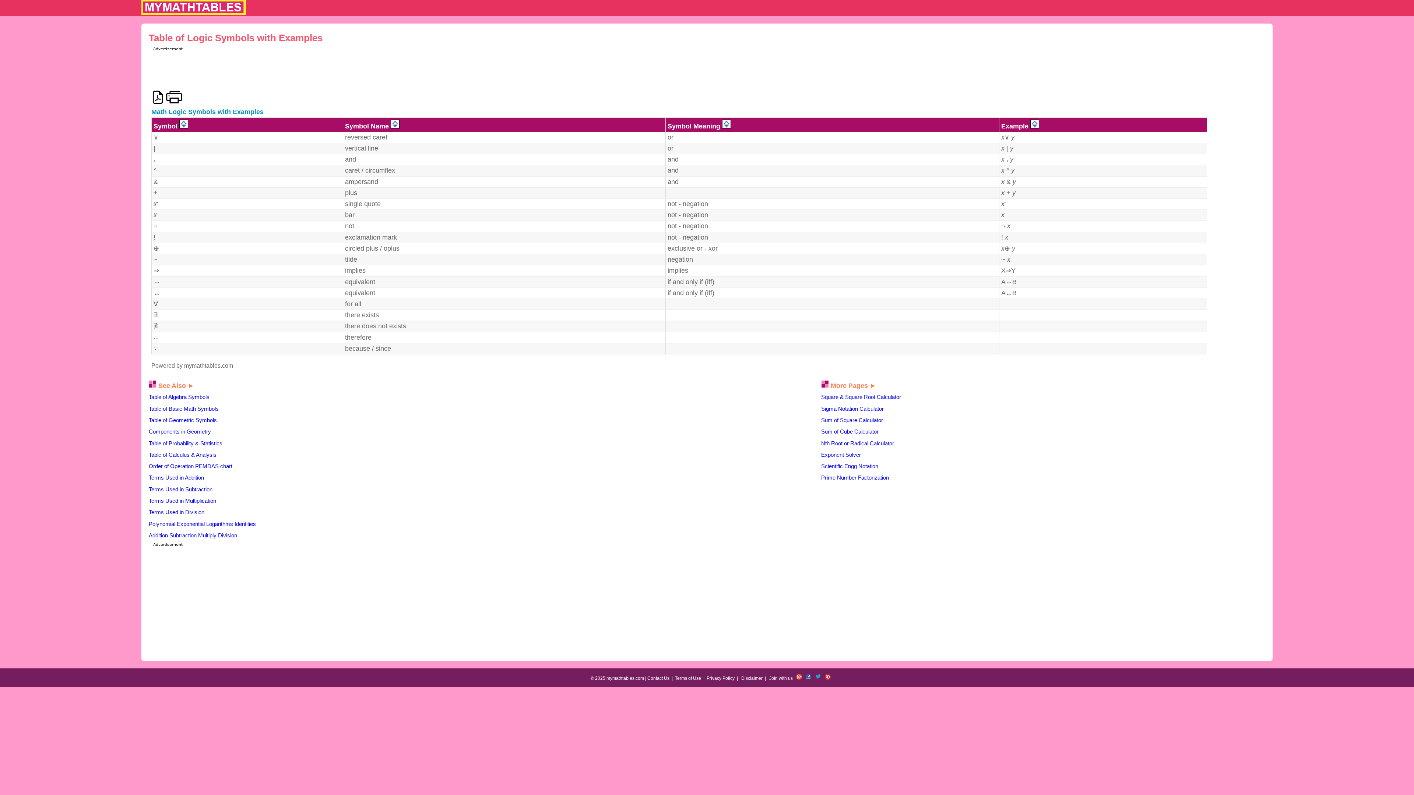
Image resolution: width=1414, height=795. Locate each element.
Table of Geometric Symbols (183, 420)
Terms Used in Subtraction (180, 489)
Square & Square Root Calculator (861, 397)
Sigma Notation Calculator (852, 409)
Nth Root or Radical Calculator (857, 443)
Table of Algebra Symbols (179, 397)
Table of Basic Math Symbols (184, 409)
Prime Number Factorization (855, 477)
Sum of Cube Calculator (850, 431)
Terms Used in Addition (176, 477)
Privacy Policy (721, 678)
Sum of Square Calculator (852, 420)
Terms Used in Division (176, 512)
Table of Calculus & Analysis (183, 455)
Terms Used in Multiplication (182, 501)
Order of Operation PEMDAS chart (190, 466)
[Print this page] (174, 97)
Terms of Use (688, 678)
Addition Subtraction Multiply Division (193, 535)
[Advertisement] (285, 68)
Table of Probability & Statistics (185, 443)
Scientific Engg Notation (849, 466)
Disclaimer (752, 678)
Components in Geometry (180, 431)
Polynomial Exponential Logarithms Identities (202, 524)
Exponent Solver (841, 455)
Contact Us (658, 678)
